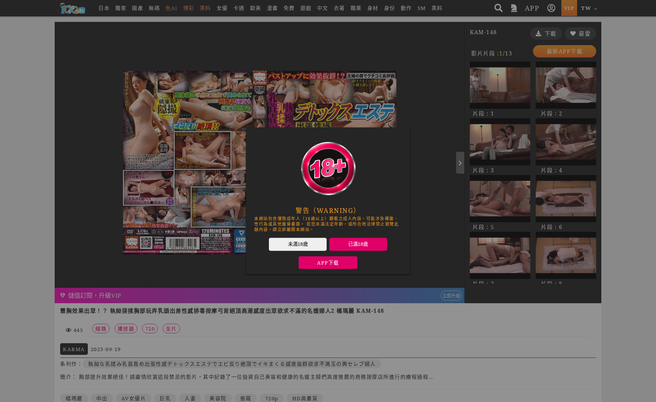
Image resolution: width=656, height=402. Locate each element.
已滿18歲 (358, 244)
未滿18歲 (298, 244)
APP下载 (328, 262)
